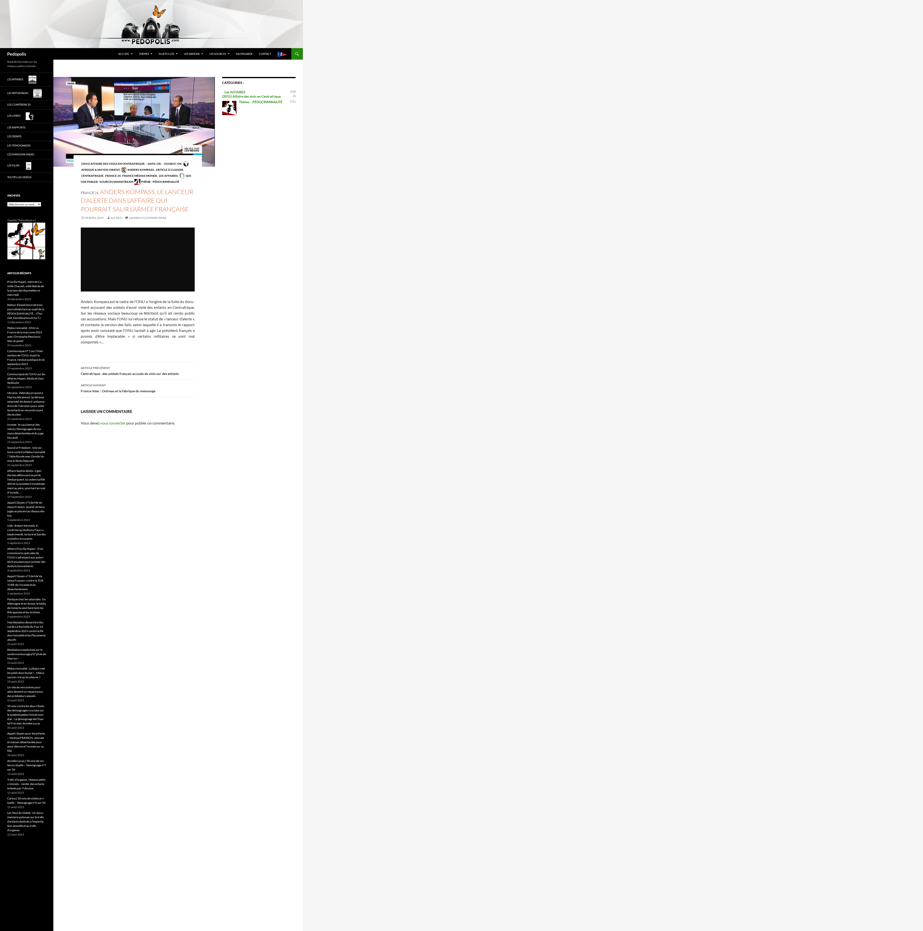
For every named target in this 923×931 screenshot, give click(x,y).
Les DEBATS (14, 136)
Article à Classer (169, 169)
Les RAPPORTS (16, 127)
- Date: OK (153, 163)
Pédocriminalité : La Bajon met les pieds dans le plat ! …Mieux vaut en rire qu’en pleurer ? (26, 673)
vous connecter (112, 423)
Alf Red (116, 218)
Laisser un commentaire (148, 218)
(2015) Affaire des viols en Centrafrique (113, 163)
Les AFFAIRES (168, 175)
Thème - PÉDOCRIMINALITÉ (159, 182)
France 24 (113, 175)
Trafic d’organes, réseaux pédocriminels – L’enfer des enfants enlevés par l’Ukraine (26, 784)
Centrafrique (92, 175)
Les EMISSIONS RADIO (20, 154)
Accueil (123, 53)
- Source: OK (172, 163)
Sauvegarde (244, 53)
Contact (265, 53)
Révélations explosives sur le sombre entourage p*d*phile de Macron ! (26, 654)
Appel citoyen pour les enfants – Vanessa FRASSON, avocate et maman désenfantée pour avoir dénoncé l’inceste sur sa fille (26, 742)
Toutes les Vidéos (19, 177)
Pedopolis (16, 54)
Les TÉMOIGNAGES (19, 145)
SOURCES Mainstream (116, 182)
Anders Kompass (140, 169)
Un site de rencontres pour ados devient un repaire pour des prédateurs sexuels (25, 691)
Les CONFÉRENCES (19, 104)
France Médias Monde (139, 175)
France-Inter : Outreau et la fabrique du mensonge (118, 388)
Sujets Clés (166, 53)
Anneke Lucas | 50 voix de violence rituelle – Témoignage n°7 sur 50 (26, 765)
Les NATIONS (192, 53)
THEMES (144, 53)
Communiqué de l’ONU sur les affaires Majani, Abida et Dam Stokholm (26, 378)
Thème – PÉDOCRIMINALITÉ (260, 102)
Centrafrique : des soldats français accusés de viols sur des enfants (130, 371)
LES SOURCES (217, 53)
